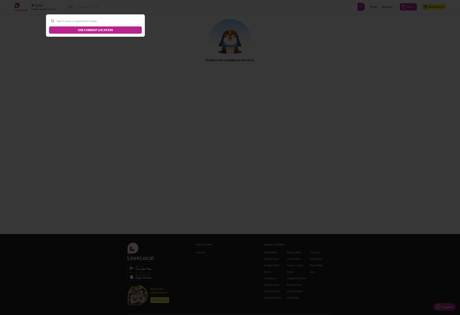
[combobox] (97, 21)
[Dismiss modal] (230, 157)
